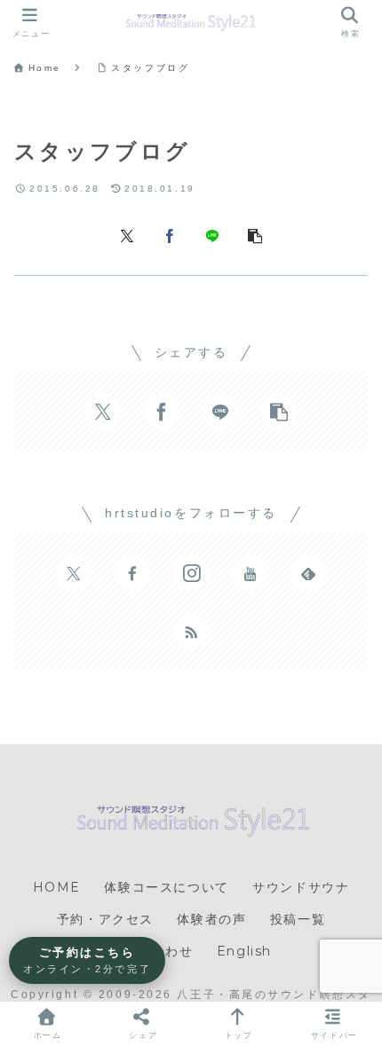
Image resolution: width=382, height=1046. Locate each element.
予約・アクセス (105, 919)
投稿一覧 (297, 919)
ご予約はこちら (87, 960)
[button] (255, 234)
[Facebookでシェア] (169, 234)
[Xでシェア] (127, 234)
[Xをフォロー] (74, 573)
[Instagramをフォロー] (191, 573)
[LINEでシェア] (212, 234)
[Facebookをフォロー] (132, 573)
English (244, 951)
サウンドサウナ (300, 887)
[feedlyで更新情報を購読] (308, 573)
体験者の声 (211, 919)
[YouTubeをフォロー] (249, 573)
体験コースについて (166, 887)
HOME (57, 887)
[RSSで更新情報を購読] (191, 631)
